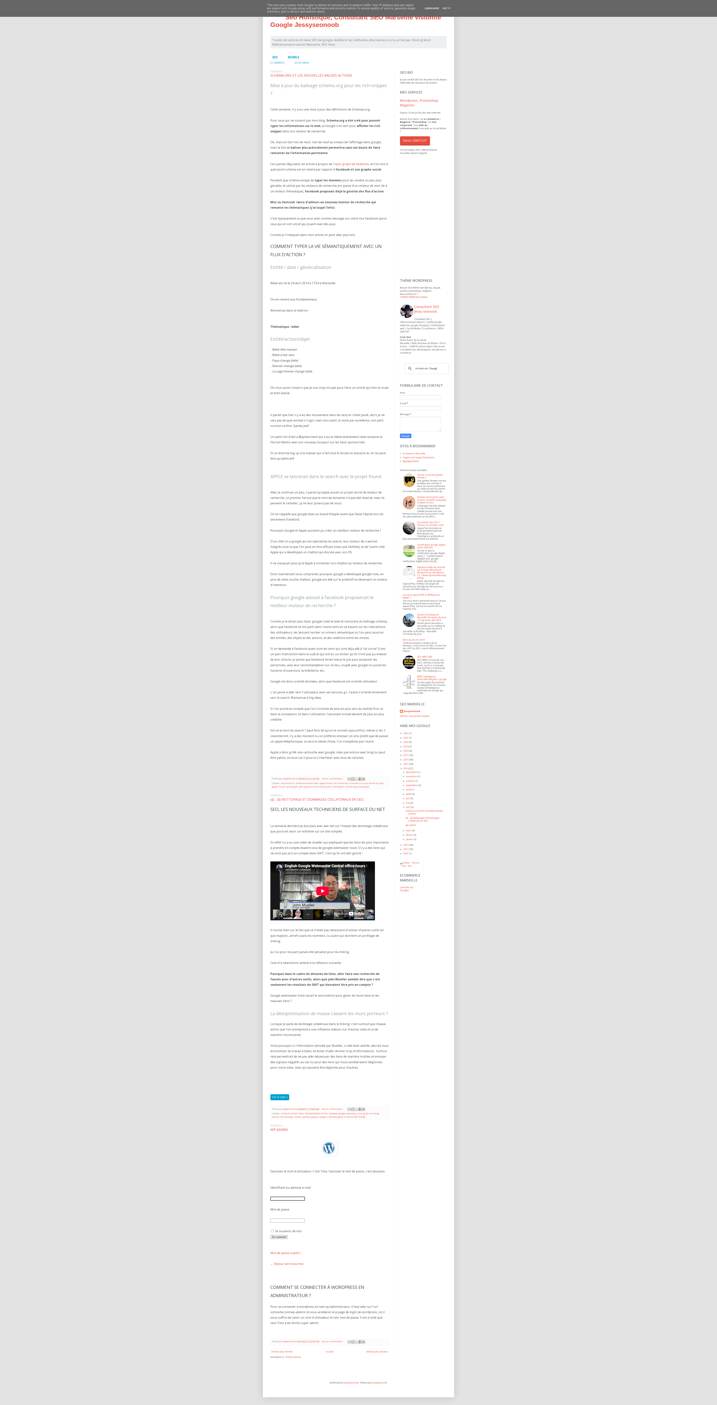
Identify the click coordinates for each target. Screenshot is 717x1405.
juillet (409, 794)
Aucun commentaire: (333, 778)
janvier (410, 839)
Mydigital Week (411, 461)
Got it (447, 8)
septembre (412, 785)
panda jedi (325, 786)
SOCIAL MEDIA (301, 62)
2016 (406, 759)
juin (408, 798)
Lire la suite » (280, 1097)
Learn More (432, 8)
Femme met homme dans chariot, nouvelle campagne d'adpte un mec (431, 500)
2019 (406, 746)
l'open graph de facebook (351, 164)
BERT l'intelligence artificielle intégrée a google (432, 678)
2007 (406, 853)
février (409, 835)
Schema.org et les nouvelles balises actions (311, 75)
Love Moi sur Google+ (406, 889)
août (408, 789)
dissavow (333, 1113)
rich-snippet (338, 786)
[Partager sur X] (356, 779)
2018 (406, 750)
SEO (275, 57)
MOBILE (293, 57)
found (282, 786)
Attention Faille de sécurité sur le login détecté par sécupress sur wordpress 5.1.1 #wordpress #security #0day (431, 573)
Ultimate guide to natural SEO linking (346, 1116)
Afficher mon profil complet (414, 716)
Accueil (329, 1351)
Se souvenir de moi (288, 1231)
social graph (363, 786)
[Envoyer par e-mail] (349, 779)
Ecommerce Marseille (414, 453)
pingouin (314, 1116)
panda (306, 1116)
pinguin (323, 1116)
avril (408, 807)
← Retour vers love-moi (287, 1264)
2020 (406, 742)
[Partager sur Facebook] (360, 779)
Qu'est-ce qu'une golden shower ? (430, 476)
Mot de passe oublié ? (285, 1253)
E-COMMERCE (277, 62)
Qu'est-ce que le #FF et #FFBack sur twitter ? (421, 596)
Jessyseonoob (289, 778)
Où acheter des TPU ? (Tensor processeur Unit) (430, 524)
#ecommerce (288, 783)
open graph (291, 786)
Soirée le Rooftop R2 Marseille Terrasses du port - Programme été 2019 (431, 617)
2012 (406, 849)
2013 (406, 844)
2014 (406, 768)
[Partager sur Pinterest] (363, 779)
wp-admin (279, 1129)
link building (286, 1116)
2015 (406, 764)
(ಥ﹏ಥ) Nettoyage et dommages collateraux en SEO (316, 799)
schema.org (350, 786)
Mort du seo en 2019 (414, 639)
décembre (412, 772)
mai (408, 802)
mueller (298, 1116)
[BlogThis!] (353, 779)
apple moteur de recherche (334, 783)
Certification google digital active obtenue (431, 546)
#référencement (304, 783)
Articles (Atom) (293, 1357)
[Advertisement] (314, 1081)
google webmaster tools (350, 1113)
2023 (406, 733)
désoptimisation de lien (316, 1113)
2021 (406, 737)
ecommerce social (358, 783)
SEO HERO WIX (424, 656)
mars (409, 830)
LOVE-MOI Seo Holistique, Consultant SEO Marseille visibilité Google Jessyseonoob (355, 17)
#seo (316, 783)
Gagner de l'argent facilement (418, 457)
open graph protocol (309, 786)
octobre (410, 781)
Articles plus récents (282, 1351)
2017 (406, 755)
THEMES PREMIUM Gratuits (413, 297)
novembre (412, 776)
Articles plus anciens (377, 1351)
